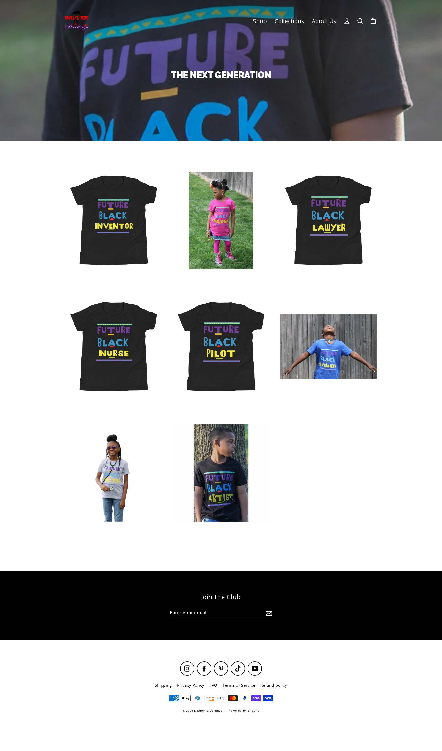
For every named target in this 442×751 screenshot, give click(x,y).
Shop (260, 21)
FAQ (213, 685)
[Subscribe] (268, 613)
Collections (289, 21)
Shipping (163, 685)
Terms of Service (239, 685)
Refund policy (273, 685)
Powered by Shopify (243, 710)
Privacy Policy (190, 685)
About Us (324, 21)
